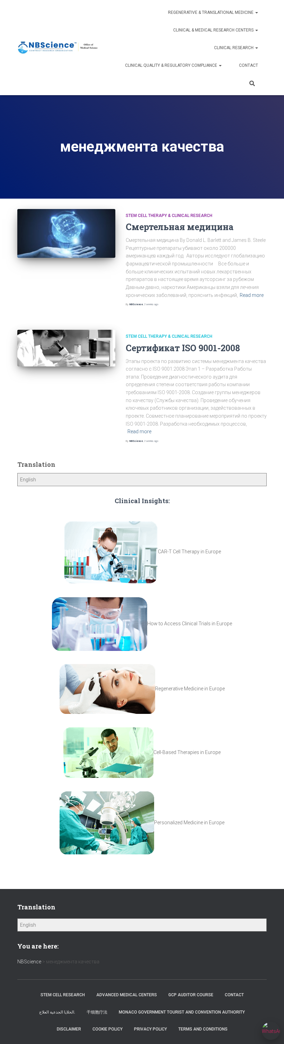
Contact (248, 65)
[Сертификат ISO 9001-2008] (66, 348)
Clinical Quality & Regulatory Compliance (171, 65)
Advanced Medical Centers (126, 994)
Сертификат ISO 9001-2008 (183, 348)
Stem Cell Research (63, 994)
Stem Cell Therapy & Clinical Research (169, 215)
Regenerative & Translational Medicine (211, 12)
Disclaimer (69, 1029)
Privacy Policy (150, 1029)
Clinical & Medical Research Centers (214, 30)
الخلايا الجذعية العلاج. (57, 1012)
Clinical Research (234, 47)
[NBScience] (58, 47)
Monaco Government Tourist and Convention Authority (182, 1012)
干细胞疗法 (97, 1012)
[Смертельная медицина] (66, 233)
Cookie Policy (107, 1029)
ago (151, 304)
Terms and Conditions (203, 1029)
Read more (252, 295)
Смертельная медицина (179, 227)
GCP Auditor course (190, 994)
